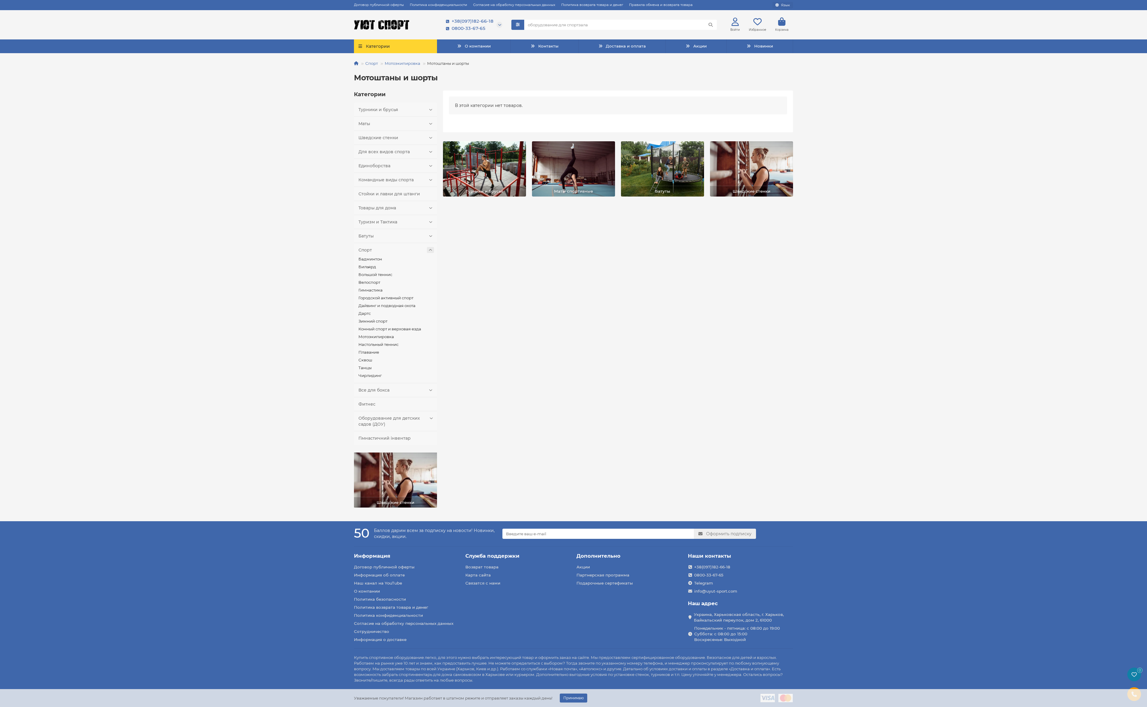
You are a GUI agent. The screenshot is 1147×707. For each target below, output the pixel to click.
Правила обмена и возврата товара (661, 5)
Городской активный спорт (385, 297)
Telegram (703, 583)
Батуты (366, 236)
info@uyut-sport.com (715, 591)
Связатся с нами (482, 583)
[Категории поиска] (517, 25)
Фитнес (366, 404)
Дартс (364, 313)
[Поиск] (711, 25)
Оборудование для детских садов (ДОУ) (389, 421)
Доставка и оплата (626, 46)
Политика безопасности (380, 599)
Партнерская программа (602, 575)
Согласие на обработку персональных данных (514, 5)
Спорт (371, 63)
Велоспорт (369, 282)
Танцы (365, 367)
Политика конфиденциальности (438, 5)
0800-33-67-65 (468, 28)
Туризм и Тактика (377, 222)
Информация (372, 556)
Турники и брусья (378, 109)
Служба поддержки (492, 556)
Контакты (548, 46)
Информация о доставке (380, 639)
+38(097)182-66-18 (472, 21)
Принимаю (573, 698)
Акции (700, 46)
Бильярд (367, 266)
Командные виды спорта (386, 179)
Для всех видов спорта (384, 151)
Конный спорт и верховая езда (389, 328)
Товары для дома (377, 208)
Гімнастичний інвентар (384, 438)
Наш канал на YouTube (378, 583)
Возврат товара (482, 567)
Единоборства (374, 165)
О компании (478, 46)
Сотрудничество (371, 631)
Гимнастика (370, 290)
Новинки (763, 46)
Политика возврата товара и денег (592, 5)
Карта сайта (478, 575)
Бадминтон (370, 259)
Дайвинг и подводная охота (386, 305)
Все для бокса (374, 390)
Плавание (368, 352)
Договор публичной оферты (379, 5)
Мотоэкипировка (402, 63)
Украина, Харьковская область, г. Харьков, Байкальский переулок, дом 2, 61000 (739, 617)
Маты (364, 123)
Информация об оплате (379, 575)
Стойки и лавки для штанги (389, 194)
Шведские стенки (378, 137)
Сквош (365, 360)
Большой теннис (375, 274)
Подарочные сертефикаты (604, 583)
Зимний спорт (372, 321)
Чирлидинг (370, 375)
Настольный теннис (378, 344)
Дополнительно (598, 556)
